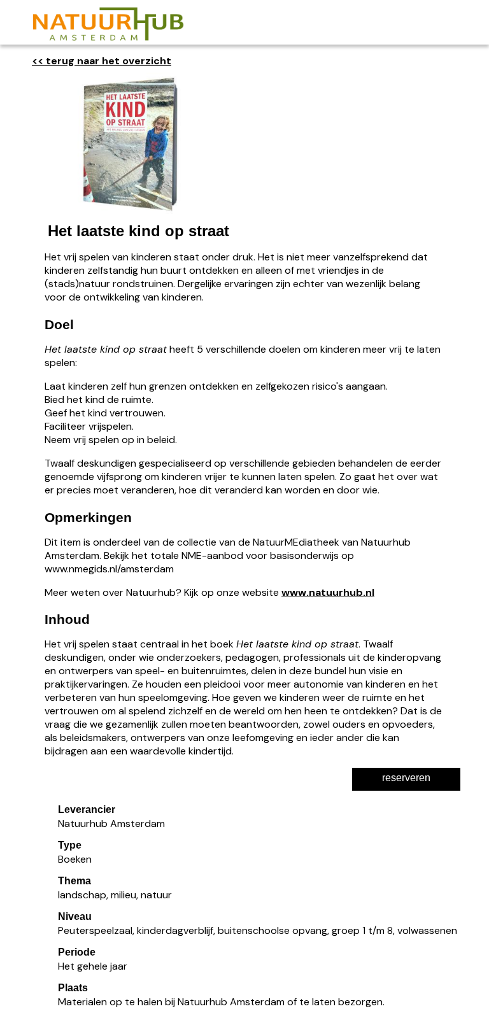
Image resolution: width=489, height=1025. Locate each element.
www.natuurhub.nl (327, 592)
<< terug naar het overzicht (101, 60)
